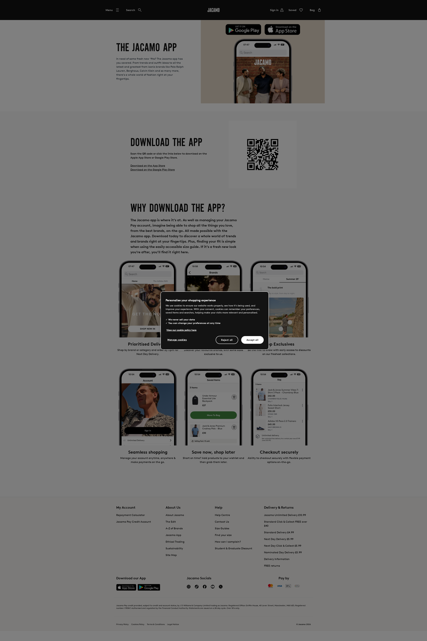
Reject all (227, 339)
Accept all (253, 339)
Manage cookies (177, 339)
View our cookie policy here (181, 330)
